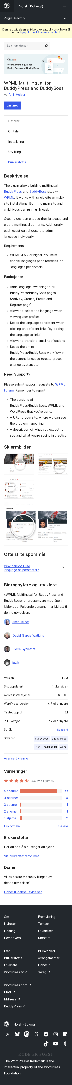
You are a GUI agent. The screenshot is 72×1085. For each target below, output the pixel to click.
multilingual (50, 746)
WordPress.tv (16, 972)
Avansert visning (16, 758)
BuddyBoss (37, 191)
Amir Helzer (17, 95)
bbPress (12, 999)
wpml (63, 746)
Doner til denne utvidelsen (23, 892)
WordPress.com (17, 985)
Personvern (12, 938)
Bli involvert (46, 951)
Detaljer (13, 121)
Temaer (43, 924)
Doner (44, 965)
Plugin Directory (14, 18)
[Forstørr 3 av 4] (29, 483)
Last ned (13, 105)
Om (6, 917)
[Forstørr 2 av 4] (63, 459)
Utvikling (14, 152)
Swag (44, 972)
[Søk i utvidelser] (46, 46)
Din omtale (12, 826)
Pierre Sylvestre (23, 649)
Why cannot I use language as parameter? (21, 568)
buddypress (59, 738)
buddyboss (42, 738)
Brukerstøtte (17, 162)
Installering (16, 142)
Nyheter (10, 924)
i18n (38, 746)
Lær (7, 951)
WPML (9, 197)
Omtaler (14, 131)
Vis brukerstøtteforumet (21, 856)
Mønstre (44, 938)
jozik (15, 663)
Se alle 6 (62, 729)
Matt (9, 992)
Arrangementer (48, 958)
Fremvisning (46, 917)
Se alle (63, 826)
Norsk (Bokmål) (25, 1024)
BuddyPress (13, 191)
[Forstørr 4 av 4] (63, 507)
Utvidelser (45, 931)
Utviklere (10, 965)
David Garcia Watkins (28, 635)
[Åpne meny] (65, 6)
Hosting (9, 931)
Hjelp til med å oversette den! (40, 32)
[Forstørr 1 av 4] (29, 459)
